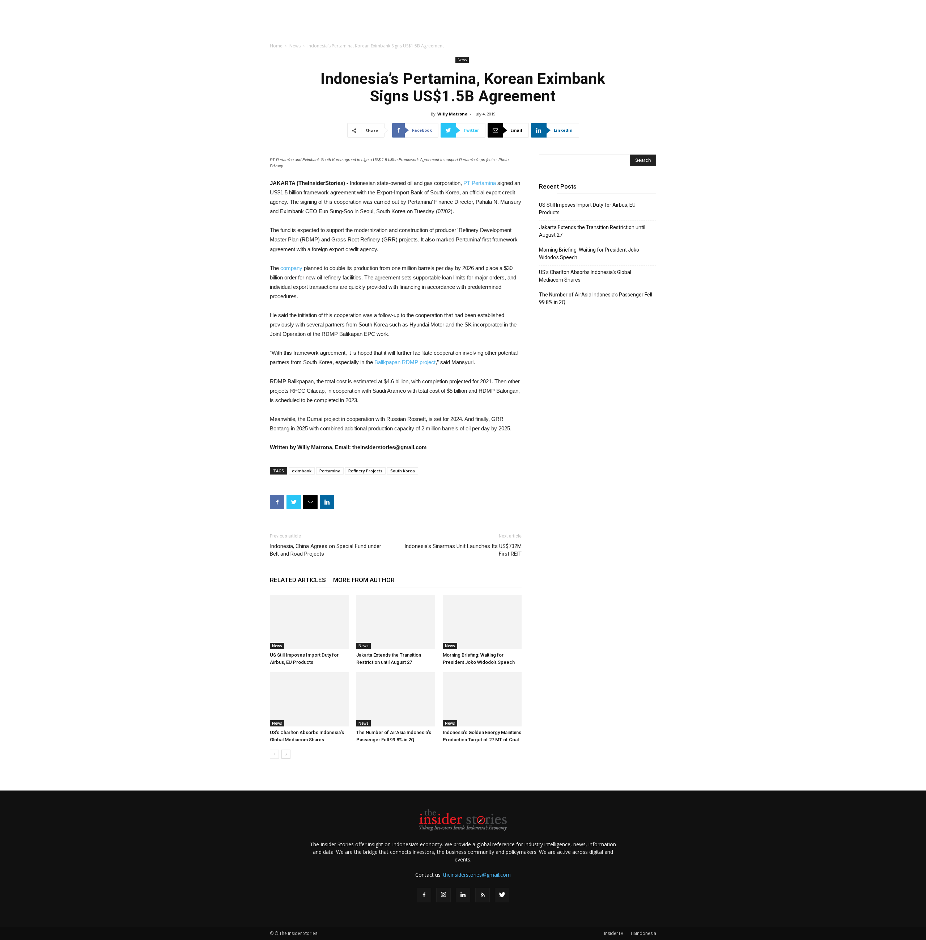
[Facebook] (424, 895)
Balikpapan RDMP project (405, 362)
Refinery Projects (365, 470)
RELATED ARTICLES (298, 579)
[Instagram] (443, 895)
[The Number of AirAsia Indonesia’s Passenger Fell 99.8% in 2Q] (395, 699)
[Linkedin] (463, 895)
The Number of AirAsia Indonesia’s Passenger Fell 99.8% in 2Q (595, 298)
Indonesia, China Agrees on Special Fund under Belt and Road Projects (325, 550)
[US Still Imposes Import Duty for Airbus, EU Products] (309, 622)
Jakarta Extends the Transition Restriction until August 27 (592, 231)
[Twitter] (502, 895)
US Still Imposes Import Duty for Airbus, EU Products (587, 208)
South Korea (402, 470)
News (295, 46)
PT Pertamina (479, 183)
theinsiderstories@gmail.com (477, 874)
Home (276, 46)
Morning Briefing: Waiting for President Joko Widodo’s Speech (589, 253)
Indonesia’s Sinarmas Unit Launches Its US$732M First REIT (463, 550)
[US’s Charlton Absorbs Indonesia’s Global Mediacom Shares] (309, 699)
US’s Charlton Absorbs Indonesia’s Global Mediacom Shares (585, 276)
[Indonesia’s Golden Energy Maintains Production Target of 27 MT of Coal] (482, 699)
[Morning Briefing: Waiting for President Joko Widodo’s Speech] (482, 622)
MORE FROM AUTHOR (364, 579)
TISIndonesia (643, 933)
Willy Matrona (452, 114)
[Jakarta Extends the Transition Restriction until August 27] (395, 622)
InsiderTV (613, 933)
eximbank (301, 470)
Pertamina (329, 470)
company (291, 268)
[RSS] (482, 895)
